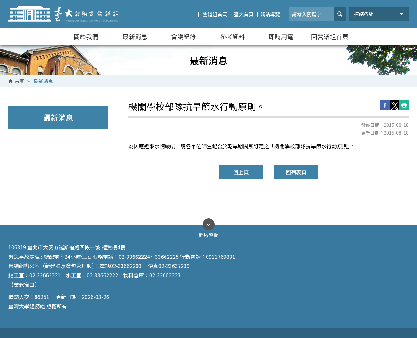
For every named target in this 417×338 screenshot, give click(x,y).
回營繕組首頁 (329, 36)
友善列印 (404, 105)
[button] (340, 14)
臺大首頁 (243, 14)
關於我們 (86, 36)
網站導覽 (270, 14)
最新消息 (134, 36)
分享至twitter (394, 105)
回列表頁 (296, 172)
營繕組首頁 (215, 14)
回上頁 (241, 172)
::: (6, 2)
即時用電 (280, 36)
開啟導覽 (208, 233)
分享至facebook (385, 105)
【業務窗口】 (24, 284)
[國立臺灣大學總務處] (63, 14)
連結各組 (364, 13)
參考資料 (232, 36)
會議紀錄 (183, 36)
